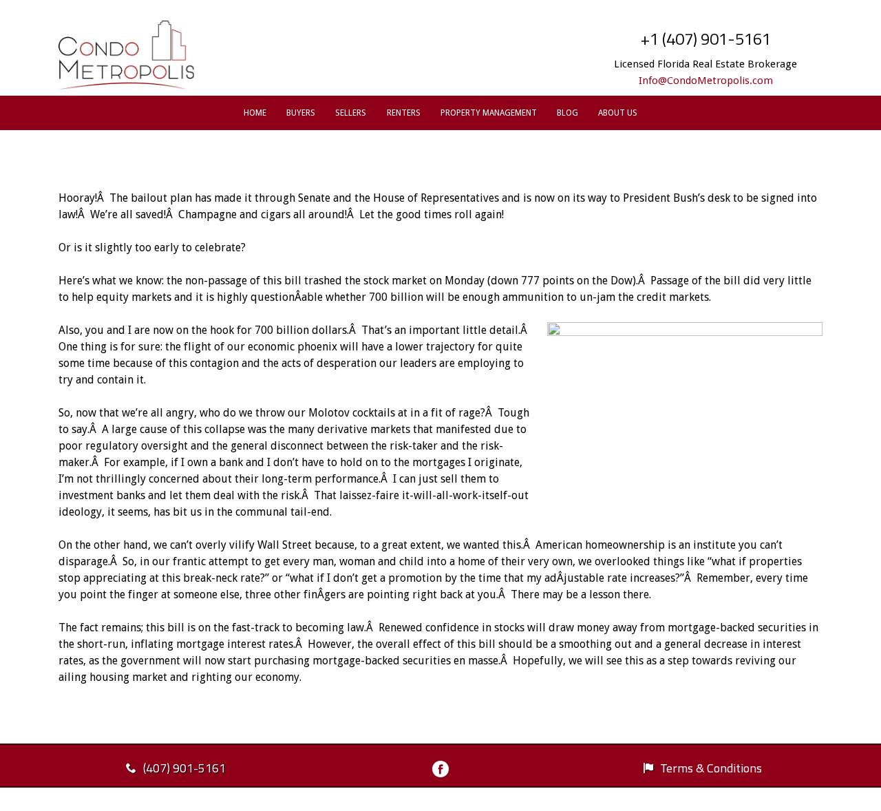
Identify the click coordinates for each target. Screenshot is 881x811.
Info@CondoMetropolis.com (706, 80)
